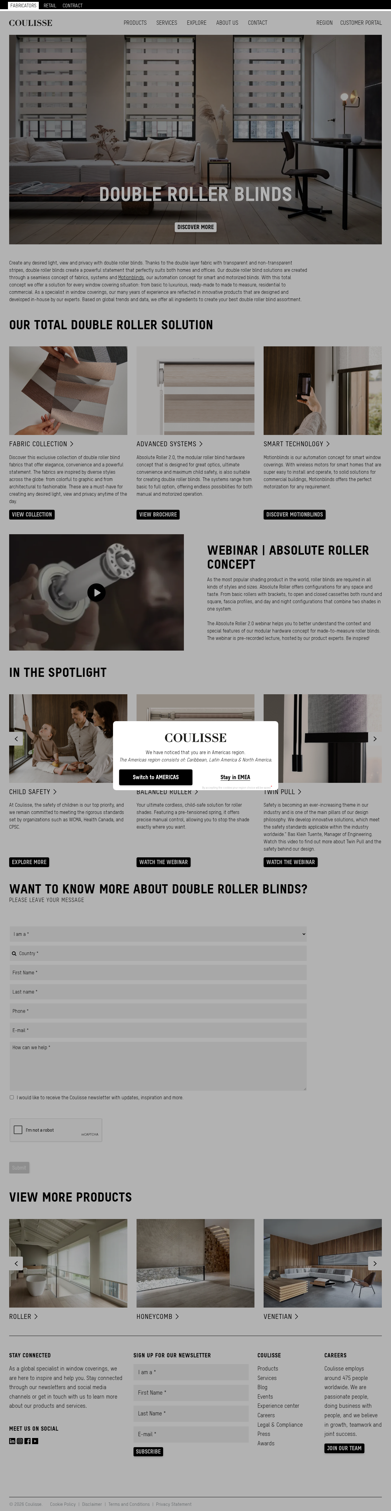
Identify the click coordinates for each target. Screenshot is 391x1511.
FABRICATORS (23, 5)
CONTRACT (72, 5)
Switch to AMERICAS (156, 777)
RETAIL (50, 5)
